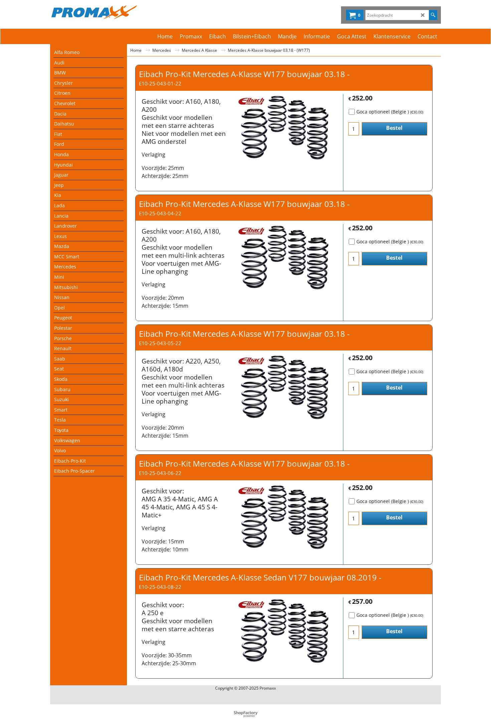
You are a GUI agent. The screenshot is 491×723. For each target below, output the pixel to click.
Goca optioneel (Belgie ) (389, 111)
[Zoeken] (433, 15)
